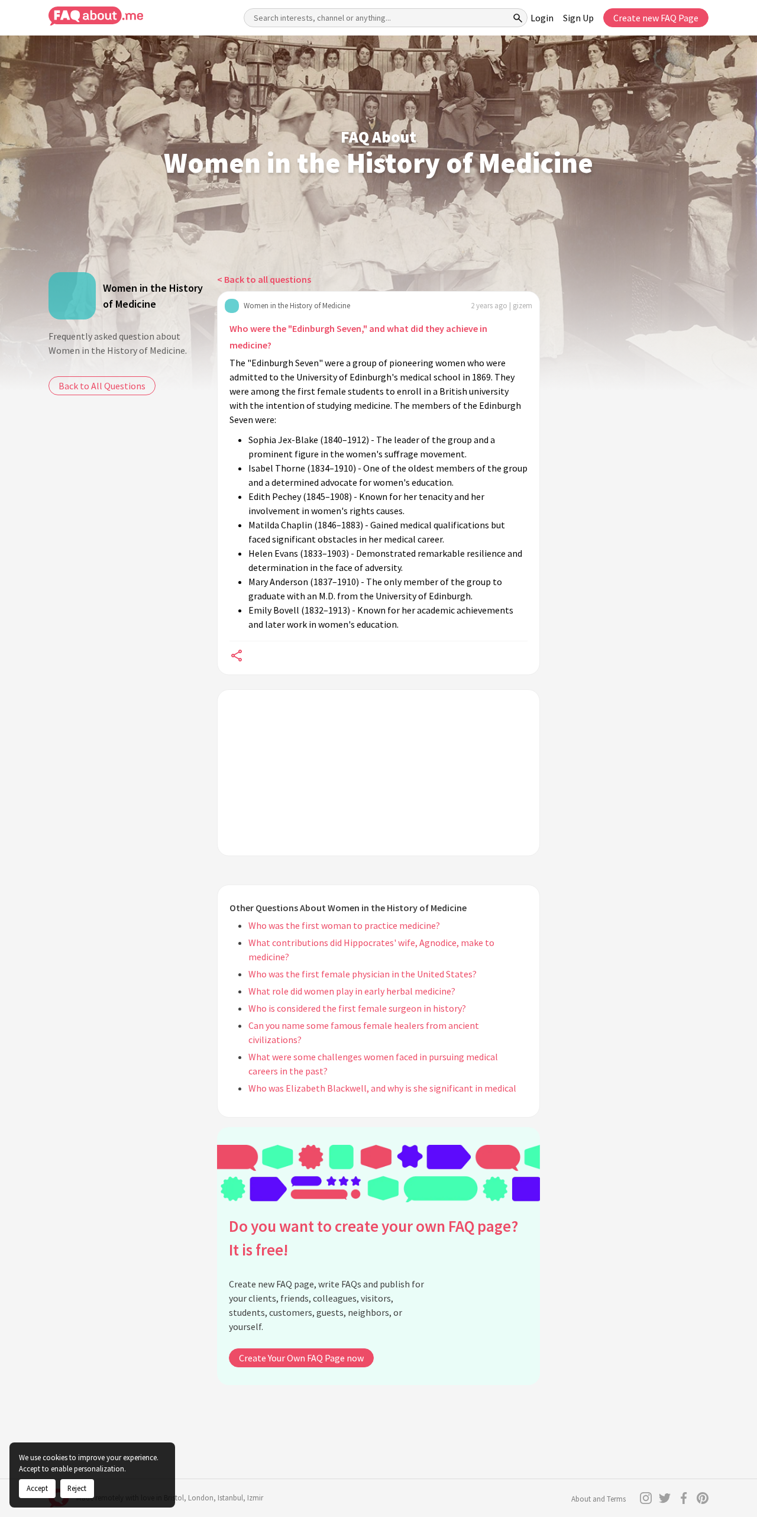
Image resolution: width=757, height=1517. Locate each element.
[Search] (518, 17)
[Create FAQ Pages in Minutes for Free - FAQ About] (95, 16)
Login (542, 18)
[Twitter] (665, 1498)
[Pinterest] (703, 1498)
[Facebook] (684, 1498)
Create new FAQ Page (655, 18)
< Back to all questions (264, 279)
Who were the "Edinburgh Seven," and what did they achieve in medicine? (358, 336)
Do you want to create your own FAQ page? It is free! (373, 1238)
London (200, 1498)
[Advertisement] (378, 773)
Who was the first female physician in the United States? (362, 974)
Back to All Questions (102, 386)
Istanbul (230, 1498)
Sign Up (578, 18)
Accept (37, 1488)
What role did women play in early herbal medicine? (351, 991)
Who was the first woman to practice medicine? (344, 925)
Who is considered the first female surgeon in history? (357, 1008)
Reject (76, 1488)
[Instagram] (646, 1498)
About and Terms (598, 1499)
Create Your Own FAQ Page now (301, 1358)
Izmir (255, 1498)
